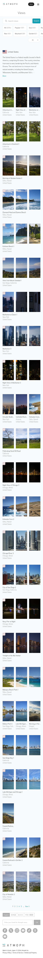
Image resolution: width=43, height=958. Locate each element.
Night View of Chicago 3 (11, 485)
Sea (32, 28)
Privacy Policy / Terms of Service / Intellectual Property (20, 953)
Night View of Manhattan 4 (21, 110)
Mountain (20, 34)
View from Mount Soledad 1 (12, 280)
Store (31, 4)
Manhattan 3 (7, 349)
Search (36, 21)
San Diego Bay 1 (8, 758)
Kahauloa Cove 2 (8, 519)
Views (21, 13)
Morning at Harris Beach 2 (34, 724)
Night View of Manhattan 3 (12, 383)
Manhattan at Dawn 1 (10, 315)
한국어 (20, 915)
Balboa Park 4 (7, 724)
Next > (27, 906)
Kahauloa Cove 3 (34, 417)
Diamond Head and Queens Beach (14, 212)
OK (37, 922)
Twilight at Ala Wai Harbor (12, 656)
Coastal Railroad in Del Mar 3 (8, 826)
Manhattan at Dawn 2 (34, 110)
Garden (33, 34)
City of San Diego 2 (9, 587)
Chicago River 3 (8, 553)
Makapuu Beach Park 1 (10, 690)
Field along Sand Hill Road (11, 451)
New (7, 34)
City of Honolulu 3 (9, 894)
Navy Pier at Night (9, 621)
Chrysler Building (8, 417)
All (33, 40)
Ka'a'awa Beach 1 (8, 246)
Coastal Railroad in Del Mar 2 (13, 860)
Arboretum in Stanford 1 (11, 144)
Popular (19, 28)
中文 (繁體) (29, 915)
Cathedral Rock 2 (21, 417)
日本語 (13, 915)
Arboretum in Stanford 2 (8, 110)
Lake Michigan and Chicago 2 (21, 724)
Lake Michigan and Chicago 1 (12, 792)
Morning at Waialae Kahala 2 (12, 178)
